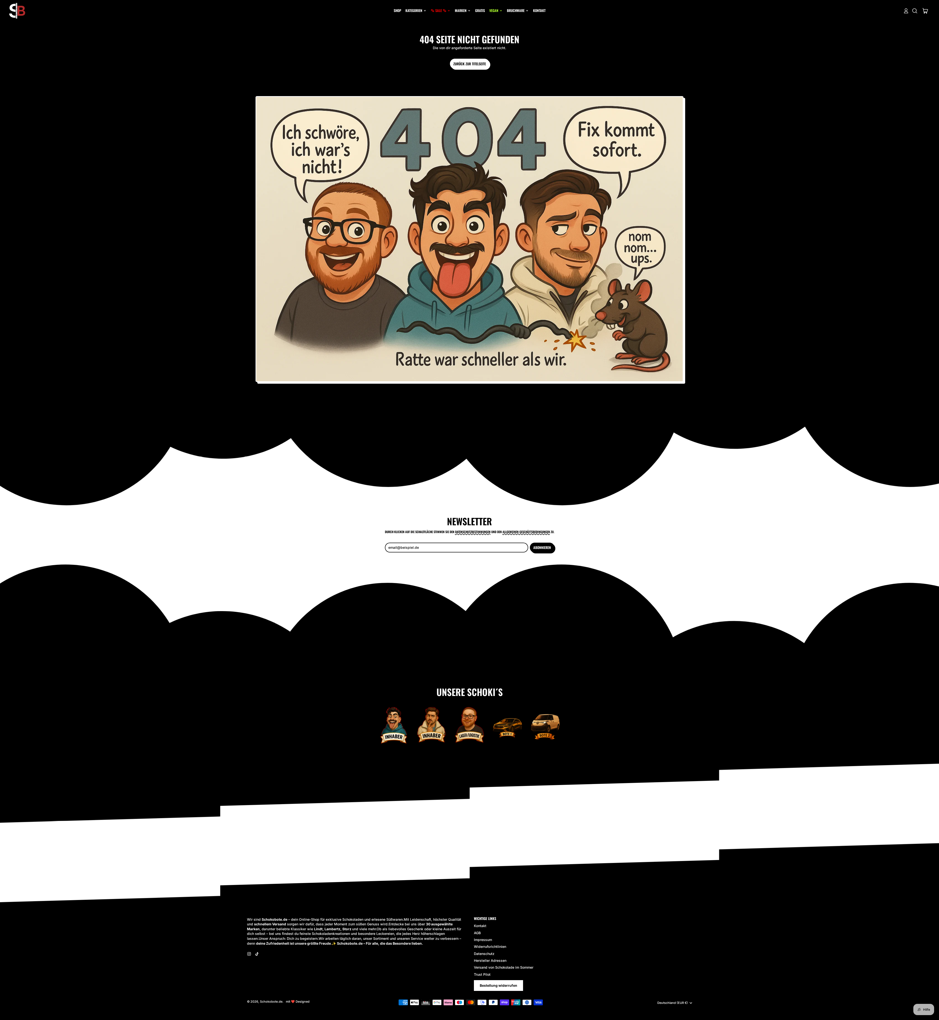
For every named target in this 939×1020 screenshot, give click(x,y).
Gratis (480, 10)
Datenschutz (484, 954)
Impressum (483, 940)
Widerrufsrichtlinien (490, 946)
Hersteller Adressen (490, 960)
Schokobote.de (271, 1001)
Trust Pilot (482, 974)
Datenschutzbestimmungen (473, 531)
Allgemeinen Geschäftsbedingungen (526, 531)
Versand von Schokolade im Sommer (503, 967)
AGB (477, 933)
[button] (915, 11)
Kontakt (539, 10)
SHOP (397, 10)
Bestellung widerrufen (498, 985)
